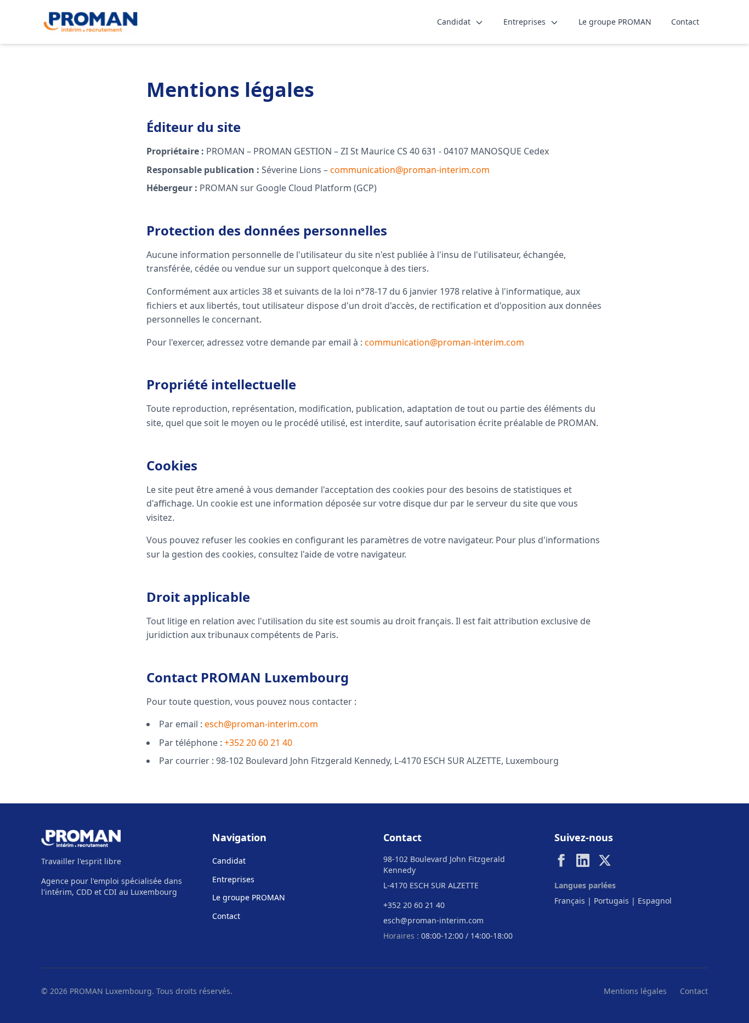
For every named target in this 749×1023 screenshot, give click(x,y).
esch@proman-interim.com (261, 724)
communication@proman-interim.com (410, 170)
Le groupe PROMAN (614, 21)
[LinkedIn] (582, 860)
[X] (604, 860)
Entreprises (525, 21)
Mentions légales (635, 991)
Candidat (455, 21)
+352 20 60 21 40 (258, 743)
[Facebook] (561, 860)
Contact (685, 21)
